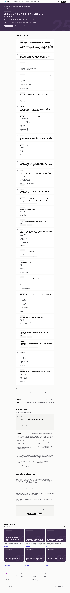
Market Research (13, 6)
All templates (7, 8)
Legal (44, 577)
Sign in (59, 1)
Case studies (45, 576)
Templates (27, 1)
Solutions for (21, 1)
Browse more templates (19, 25)
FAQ (38, 1)
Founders (33, 577)
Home (5, 6)
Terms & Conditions (61, 586)
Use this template (8, 25)
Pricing (32, 1)
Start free (63, 1)
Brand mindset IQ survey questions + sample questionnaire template (41, 433)
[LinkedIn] (7, 579)
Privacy (56, 586)
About (35, 1)
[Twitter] (8, 579)
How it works (16, 1)
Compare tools (22, 577)
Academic (33, 582)
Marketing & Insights (35, 580)
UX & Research (34, 576)
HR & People (34, 579)
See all (65, 526)
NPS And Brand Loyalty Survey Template (46, 453)
